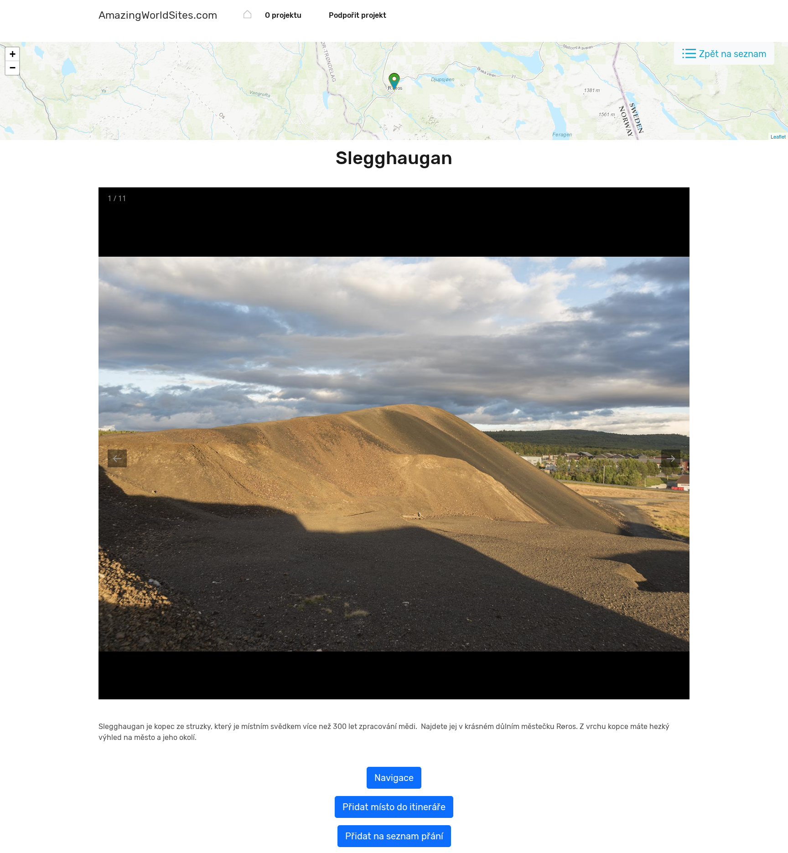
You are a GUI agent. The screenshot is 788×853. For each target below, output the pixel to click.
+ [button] (13, 54)
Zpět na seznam (733, 53)
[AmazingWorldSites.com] (247, 15)
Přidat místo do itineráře (394, 806)
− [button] (13, 67)
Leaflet (778, 136)
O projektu (283, 15)
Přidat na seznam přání (394, 836)
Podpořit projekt (357, 15)
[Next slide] (670, 458)
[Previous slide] (117, 458)
